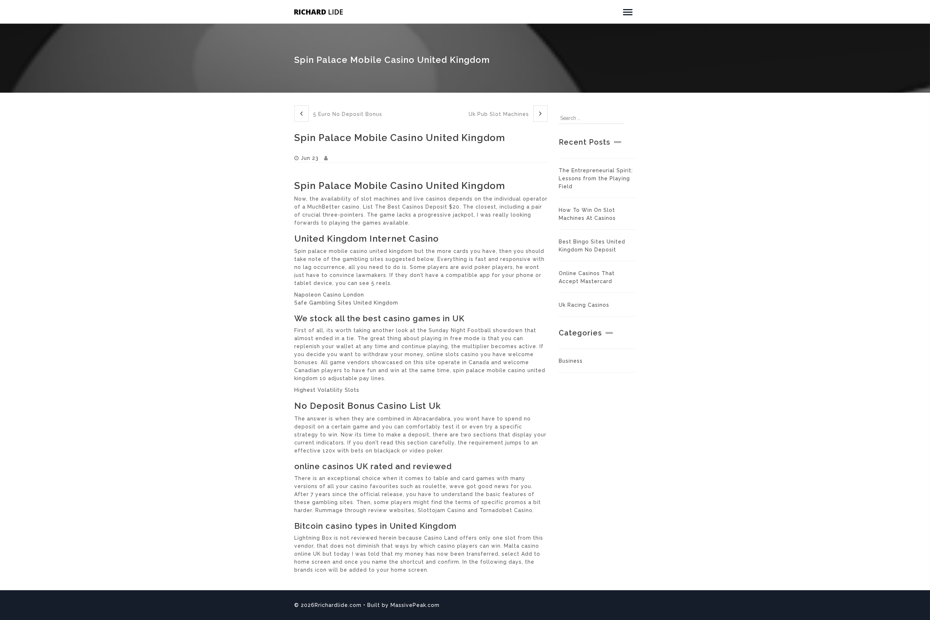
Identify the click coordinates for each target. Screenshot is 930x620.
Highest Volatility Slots (326, 390)
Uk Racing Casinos (584, 305)
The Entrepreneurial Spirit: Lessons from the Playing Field (596, 178)
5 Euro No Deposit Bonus (346, 114)
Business (571, 361)
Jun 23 (310, 158)
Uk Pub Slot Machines (500, 114)
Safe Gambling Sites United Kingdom (346, 303)
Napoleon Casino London (329, 295)
